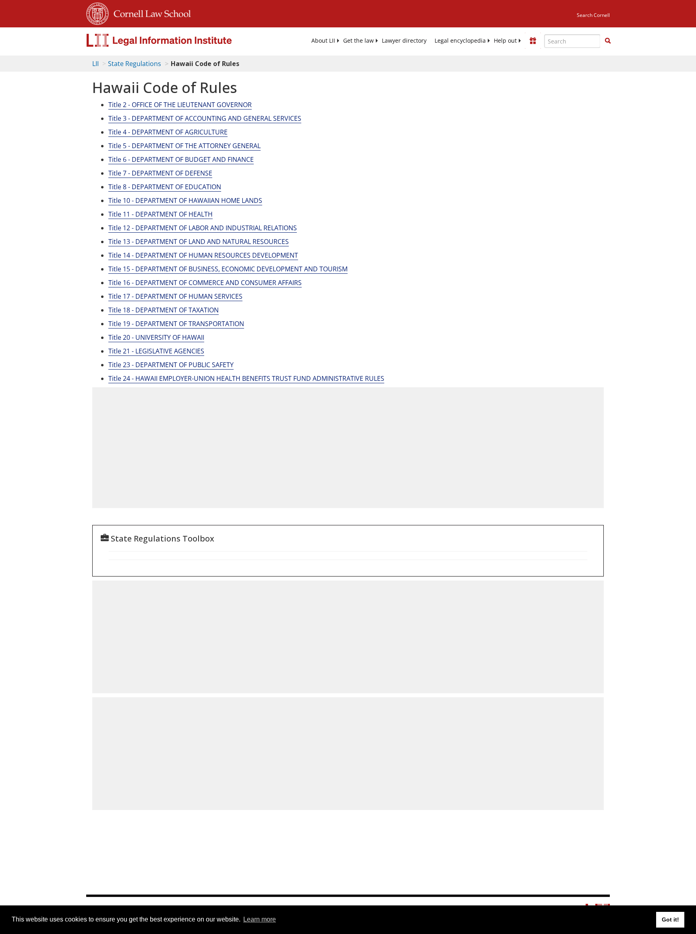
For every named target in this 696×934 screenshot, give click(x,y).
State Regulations (134, 63)
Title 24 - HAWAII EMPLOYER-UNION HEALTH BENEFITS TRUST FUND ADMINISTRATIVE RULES (246, 378)
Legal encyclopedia (460, 40)
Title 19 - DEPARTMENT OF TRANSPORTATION (176, 323)
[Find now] (607, 41)
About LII (323, 40)
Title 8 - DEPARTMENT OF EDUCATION (164, 186)
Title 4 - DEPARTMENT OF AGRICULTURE (168, 132)
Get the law (358, 40)
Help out (505, 40)
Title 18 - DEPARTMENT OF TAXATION (163, 310)
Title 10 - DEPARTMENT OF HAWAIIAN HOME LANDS (185, 200)
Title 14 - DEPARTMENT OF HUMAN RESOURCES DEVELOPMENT (203, 255)
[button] (608, 40)
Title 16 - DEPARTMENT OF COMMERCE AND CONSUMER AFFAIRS (205, 282)
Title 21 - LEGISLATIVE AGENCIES (156, 351)
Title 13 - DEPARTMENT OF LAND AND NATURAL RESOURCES (198, 241)
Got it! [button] (670, 919)
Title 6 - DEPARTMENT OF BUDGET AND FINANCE (181, 159)
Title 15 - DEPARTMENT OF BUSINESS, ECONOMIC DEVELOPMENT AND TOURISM (228, 268)
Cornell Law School (150, 12)
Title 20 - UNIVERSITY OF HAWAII (156, 337)
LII (95, 63)
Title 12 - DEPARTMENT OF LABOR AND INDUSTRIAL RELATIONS (202, 227)
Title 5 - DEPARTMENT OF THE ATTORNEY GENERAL (184, 145)
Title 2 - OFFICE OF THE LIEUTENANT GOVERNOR (180, 104)
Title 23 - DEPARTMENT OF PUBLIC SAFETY (171, 364)
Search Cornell (593, 15)
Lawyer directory (404, 40)
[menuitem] (323, 41)
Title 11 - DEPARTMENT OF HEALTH (160, 214)
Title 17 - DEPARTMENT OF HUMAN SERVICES (175, 296)
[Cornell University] (97, 12)
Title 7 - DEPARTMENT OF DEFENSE (160, 173)
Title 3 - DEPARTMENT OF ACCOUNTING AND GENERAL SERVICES (204, 118)
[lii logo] (177, 40)
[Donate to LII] (533, 41)
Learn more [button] (259, 919)
